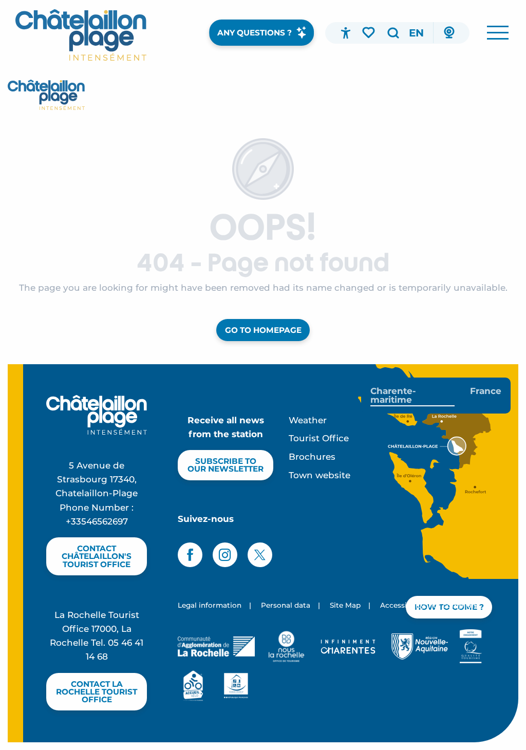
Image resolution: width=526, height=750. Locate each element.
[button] (393, 33)
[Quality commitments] (471, 646)
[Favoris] (369, 32)
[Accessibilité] (346, 33)
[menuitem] (80, 35)
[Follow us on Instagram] (225, 554)
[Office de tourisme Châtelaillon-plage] (46, 95)
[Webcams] (449, 33)
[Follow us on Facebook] (190, 554)
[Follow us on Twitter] (260, 554)
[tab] (412, 395)
